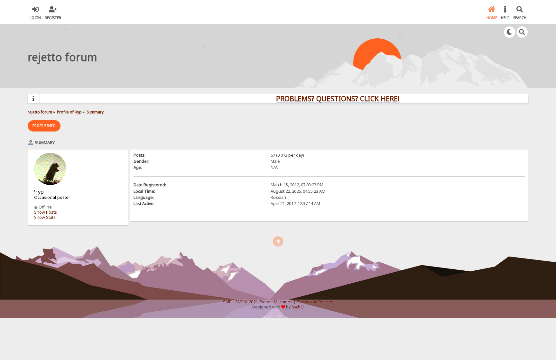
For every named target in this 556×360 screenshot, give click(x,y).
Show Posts (45, 212)
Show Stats (45, 217)
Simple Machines (276, 302)
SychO (298, 307)
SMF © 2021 (246, 302)
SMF (227, 302)
